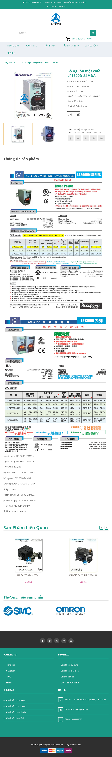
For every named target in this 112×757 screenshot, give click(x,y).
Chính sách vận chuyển (16, 712)
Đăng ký (62, 7)
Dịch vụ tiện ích (67, 677)
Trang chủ (10, 665)
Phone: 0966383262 (73, 719)
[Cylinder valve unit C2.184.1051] (83, 555)
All (19, 62)
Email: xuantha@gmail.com (76, 709)
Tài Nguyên (90, 45)
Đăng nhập (51, 7)
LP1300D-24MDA (96, 132)
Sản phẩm (10, 671)
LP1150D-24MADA (81, 132)
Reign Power (87, 129)
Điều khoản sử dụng (69, 665)
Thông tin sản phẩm (21, 158)
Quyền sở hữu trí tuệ (70, 683)
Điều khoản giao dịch (70, 671)
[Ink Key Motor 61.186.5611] (29, 555)
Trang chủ (13, 45)
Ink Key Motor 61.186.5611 (28, 575)
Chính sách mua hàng (15, 700)
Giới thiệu (31, 45)
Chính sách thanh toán (15, 706)
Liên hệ (9, 683)
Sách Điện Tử (70, 45)
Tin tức (9, 677)
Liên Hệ (11, 53)
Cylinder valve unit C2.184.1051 (83, 575)
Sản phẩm (49, 45)
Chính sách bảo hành (15, 718)
